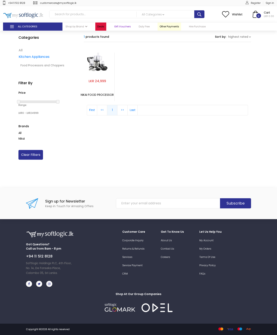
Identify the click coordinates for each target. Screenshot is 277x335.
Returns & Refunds (133, 248)
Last (132, 110)
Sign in (270, 3)
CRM (125, 273)
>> (122, 110)
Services (127, 257)
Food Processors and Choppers (42, 65)
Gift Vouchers (122, 26)
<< (102, 110)
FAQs (202, 273)
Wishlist (237, 14)
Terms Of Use (207, 257)
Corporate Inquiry (133, 240)
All (21, 50)
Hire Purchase (197, 26)
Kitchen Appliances (34, 56)
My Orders (205, 248)
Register (256, 3)
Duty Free (144, 26)
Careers (165, 257)
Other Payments (169, 26)
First (92, 110)
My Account (206, 240)
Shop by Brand (74, 26)
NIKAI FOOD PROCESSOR (97, 95)
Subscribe (236, 203)
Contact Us (167, 248)
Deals (100, 26)
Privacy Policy (207, 265)
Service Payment (132, 265)
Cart (267, 13)
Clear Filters (30, 154)
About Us (166, 240)
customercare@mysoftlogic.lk (58, 3)
